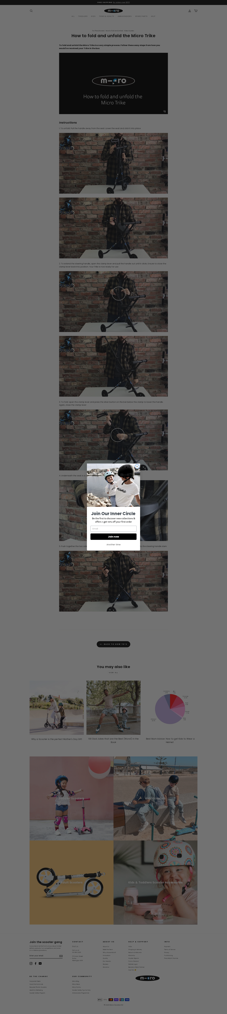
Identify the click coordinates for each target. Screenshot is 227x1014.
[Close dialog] (137, 466)
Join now (113, 536)
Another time (114, 544)
